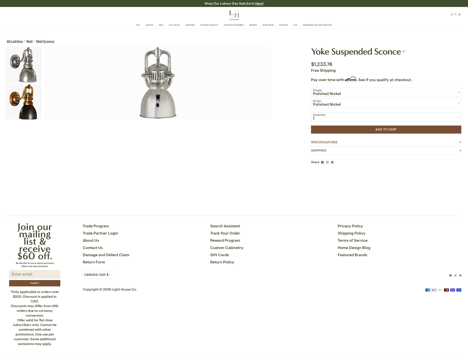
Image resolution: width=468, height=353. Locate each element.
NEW (138, 25)
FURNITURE (190, 25)
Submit (34, 283)
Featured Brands (352, 255)
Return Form (94, 262)
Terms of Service (353, 240)
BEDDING (253, 25)
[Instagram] (455, 275)
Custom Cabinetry (226, 247)
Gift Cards (219, 255)
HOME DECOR (268, 25)
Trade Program (96, 226)
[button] (404, 51)
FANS (295, 25)
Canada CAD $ (96, 275)
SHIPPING (319, 150)
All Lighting (15, 41)
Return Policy (222, 262)
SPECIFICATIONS (324, 142)
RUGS (161, 25)
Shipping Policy (351, 233)
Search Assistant (225, 226)
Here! (254, 3)
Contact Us (93, 247)
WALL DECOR (174, 25)
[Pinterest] (460, 275)
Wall (29, 41)
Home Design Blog (354, 247)
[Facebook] (450, 275)
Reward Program (225, 240)
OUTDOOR (283, 25)
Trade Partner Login (100, 233)
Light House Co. (124, 289)
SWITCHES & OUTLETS (209, 25)
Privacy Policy (350, 226)
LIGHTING (149, 25)
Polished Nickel (327, 93)
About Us (91, 240)
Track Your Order (225, 233)
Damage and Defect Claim (106, 255)
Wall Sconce (45, 41)
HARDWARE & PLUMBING (234, 25)
